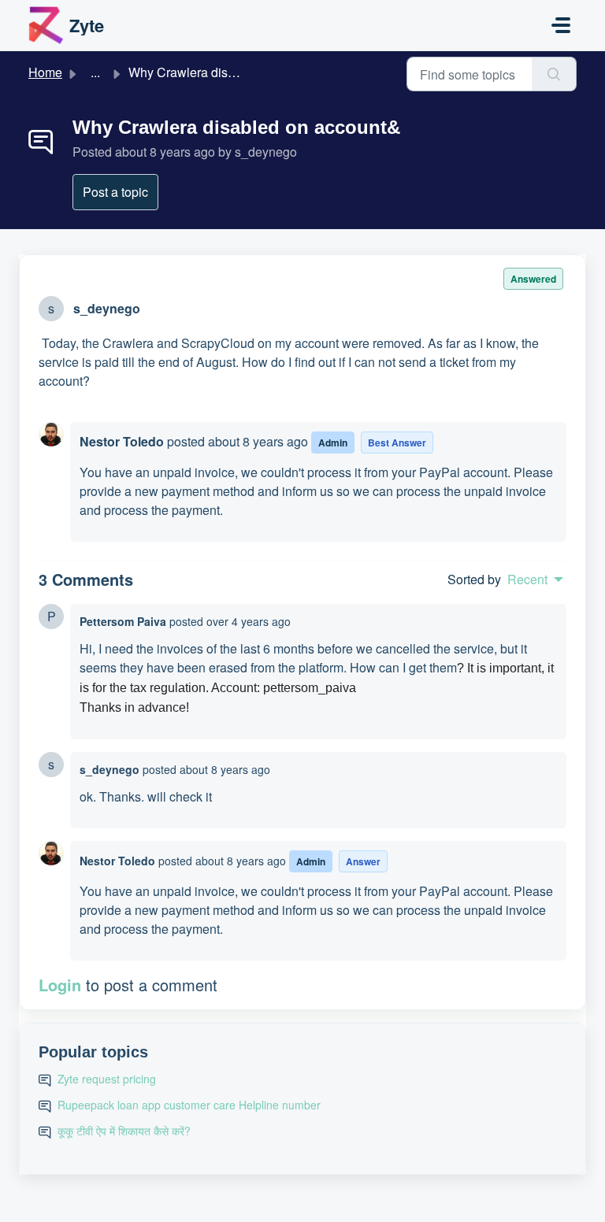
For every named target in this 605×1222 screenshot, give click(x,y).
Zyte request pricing (107, 1079)
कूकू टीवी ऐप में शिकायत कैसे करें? (124, 1131)
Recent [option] (527, 579)
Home (45, 72)
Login (60, 984)
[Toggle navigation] (561, 25)
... (95, 72)
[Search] (554, 74)
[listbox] (535, 579)
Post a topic (115, 192)
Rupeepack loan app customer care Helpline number (189, 1105)
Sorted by (474, 579)
